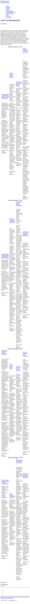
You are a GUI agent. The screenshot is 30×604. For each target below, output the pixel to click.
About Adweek (4, 596)
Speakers (8, 7)
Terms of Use (16, 596)
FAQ (7, 14)
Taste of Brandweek (10, 12)
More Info (4, 152)
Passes (7, 9)
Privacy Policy (22, 596)
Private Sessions (9, 13)
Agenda (8, 8)
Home (7, 6)
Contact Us (10, 596)
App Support (9, 17)
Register (8, 16)
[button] (4, 23)
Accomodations (9, 11)
